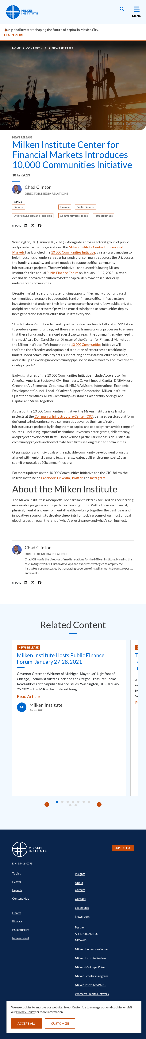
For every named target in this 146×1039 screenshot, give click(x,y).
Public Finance (85, 207)
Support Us (123, 847)
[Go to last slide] (46, 804)
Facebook (48, 478)
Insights (80, 873)
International (20, 938)
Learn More (14, 35)
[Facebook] (39, 225)
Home (16, 48)
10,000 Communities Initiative (73, 252)
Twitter (77, 478)
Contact (80, 898)
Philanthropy (20, 929)
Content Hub (36, 48)
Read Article (28, 696)
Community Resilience (74, 215)
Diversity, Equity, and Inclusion (33, 215)
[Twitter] (32, 225)
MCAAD (80, 940)
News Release (28, 647)
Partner (80, 927)
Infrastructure (104, 215)
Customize (60, 1023)
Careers (80, 889)
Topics (16, 873)
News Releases (62, 48)
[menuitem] (41, 873)
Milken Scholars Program (91, 976)
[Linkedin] (25, 225)
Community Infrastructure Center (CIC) (63, 416)
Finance (18, 207)
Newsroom (82, 916)
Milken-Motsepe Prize (90, 967)
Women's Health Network (92, 994)
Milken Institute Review (90, 958)
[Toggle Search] (122, 9)
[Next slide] (99, 804)
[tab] (57, 802)
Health (16, 913)
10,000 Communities (86, 344)
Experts (17, 890)
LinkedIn (63, 478)
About (79, 882)
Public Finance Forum (62, 273)
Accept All (26, 1023)
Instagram (97, 478)
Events (16, 881)
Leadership (82, 907)
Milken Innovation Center (91, 949)
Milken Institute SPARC (90, 985)
